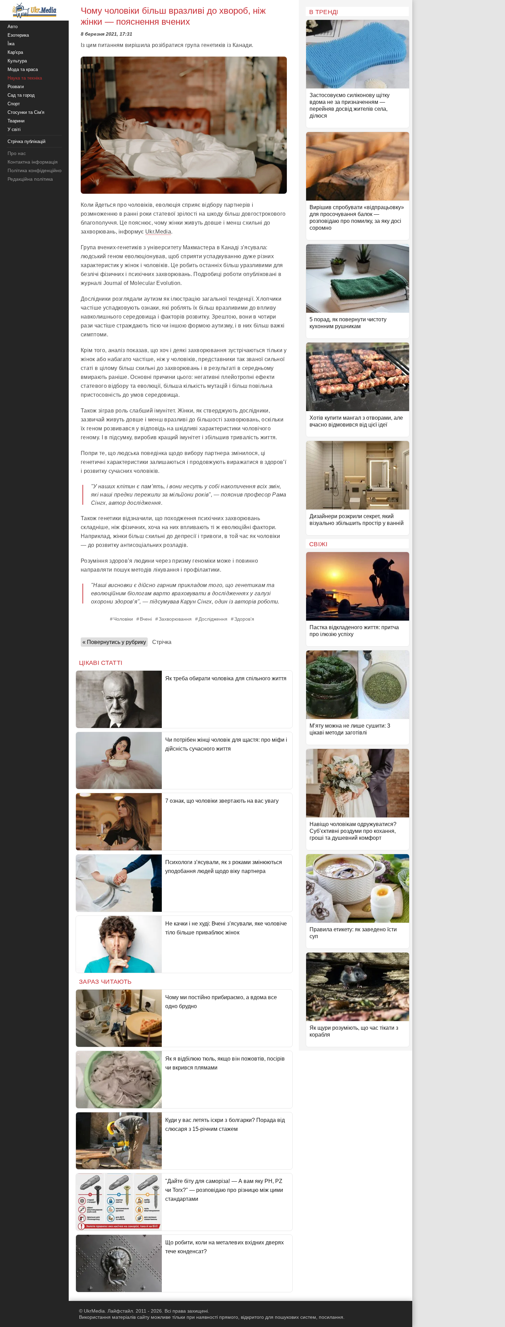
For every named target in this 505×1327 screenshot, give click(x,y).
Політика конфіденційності (37, 170)
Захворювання (175, 619)
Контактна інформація (33, 162)
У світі (14, 129)
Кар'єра (15, 52)
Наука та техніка (25, 78)
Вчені (146, 619)
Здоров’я (244, 619)
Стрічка (161, 642)
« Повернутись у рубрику (114, 642)
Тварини (16, 120)
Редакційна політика (30, 179)
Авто (13, 26)
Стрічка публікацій (26, 141)
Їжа (11, 43)
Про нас (17, 153)
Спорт (14, 103)
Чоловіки (123, 619)
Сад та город (21, 95)
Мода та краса (23, 69)
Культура (17, 60)
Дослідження (213, 619)
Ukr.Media (158, 232)
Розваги (16, 86)
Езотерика (18, 35)
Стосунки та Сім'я (26, 112)
